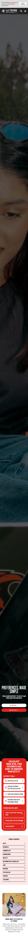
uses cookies (12, 2)
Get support (13, 705)
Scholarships (9, 826)
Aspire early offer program (14, 821)
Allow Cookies (22, 3)
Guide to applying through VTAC (13, 814)
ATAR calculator (13, 781)
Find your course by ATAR (15, 794)
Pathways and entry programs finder (14, 801)
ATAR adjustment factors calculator (14, 787)
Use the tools (13, 710)
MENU (25, 11)
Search (21, 11)
